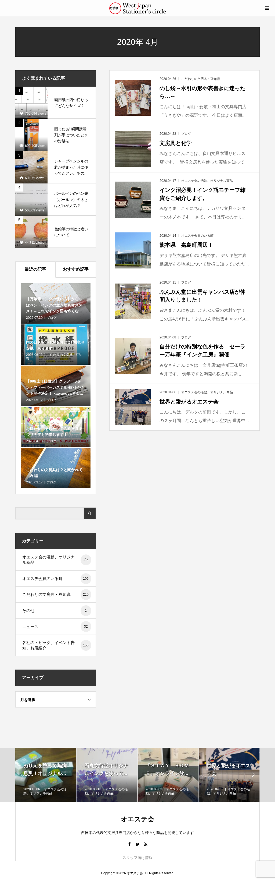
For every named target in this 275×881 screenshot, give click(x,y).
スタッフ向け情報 (137, 857)
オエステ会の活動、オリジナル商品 (55, 560)
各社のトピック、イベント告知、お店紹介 (55, 645)
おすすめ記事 (76, 269)
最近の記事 (35, 269)
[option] (46, 775)
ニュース (55, 626)
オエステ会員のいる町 (55, 578)
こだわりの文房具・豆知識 (55, 594)
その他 (54, 610)
